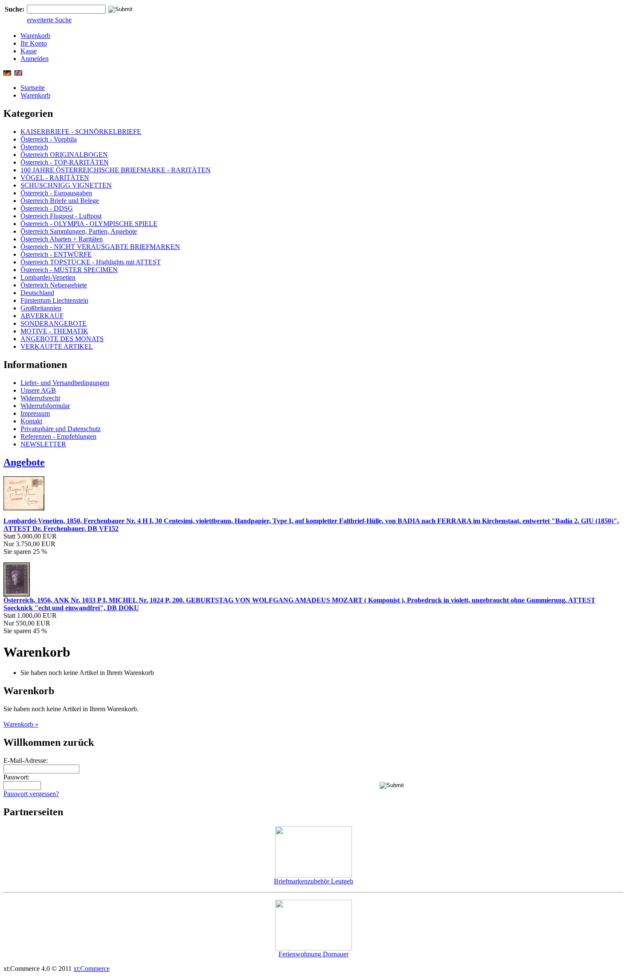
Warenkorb (35, 35)
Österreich (34, 147)
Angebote (24, 462)
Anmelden (34, 58)
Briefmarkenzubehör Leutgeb (313, 881)
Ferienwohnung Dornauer (313, 954)
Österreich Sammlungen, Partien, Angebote (78, 231)
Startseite (32, 87)
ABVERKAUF (42, 315)
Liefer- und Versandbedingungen (64, 382)
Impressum (35, 413)
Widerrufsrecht (40, 398)
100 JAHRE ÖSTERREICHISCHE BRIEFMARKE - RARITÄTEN (115, 170)
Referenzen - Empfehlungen (58, 436)
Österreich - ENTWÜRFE (56, 254)
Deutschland (37, 292)
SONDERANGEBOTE (53, 323)
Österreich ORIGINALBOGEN (64, 154)
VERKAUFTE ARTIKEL (56, 346)
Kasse (28, 51)
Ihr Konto (33, 43)
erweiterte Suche (49, 19)
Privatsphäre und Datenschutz (60, 428)
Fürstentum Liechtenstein (54, 300)
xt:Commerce (91, 968)
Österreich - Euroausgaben (56, 193)
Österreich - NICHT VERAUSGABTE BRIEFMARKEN (100, 246)
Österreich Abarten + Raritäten (61, 239)
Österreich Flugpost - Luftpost (61, 216)
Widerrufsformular (45, 405)
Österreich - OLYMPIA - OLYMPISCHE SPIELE (88, 223)
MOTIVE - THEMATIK (54, 331)
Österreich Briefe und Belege (59, 200)
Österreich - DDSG (46, 208)
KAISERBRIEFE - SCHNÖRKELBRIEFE (80, 131)
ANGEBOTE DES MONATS (62, 338)
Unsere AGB (38, 390)
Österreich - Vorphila (48, 139)
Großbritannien (40, 308)
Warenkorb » (20, 724)
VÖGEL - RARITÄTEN (54, 177)
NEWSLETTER (43, 444)
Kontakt (31, 421)
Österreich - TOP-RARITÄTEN (64, 162)
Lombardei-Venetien (47, 277)
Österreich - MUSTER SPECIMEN (69, 269)
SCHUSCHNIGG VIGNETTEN (66, 185)
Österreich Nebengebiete (53, 285)
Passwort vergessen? (31, 793)
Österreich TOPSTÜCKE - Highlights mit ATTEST (90, 262)
